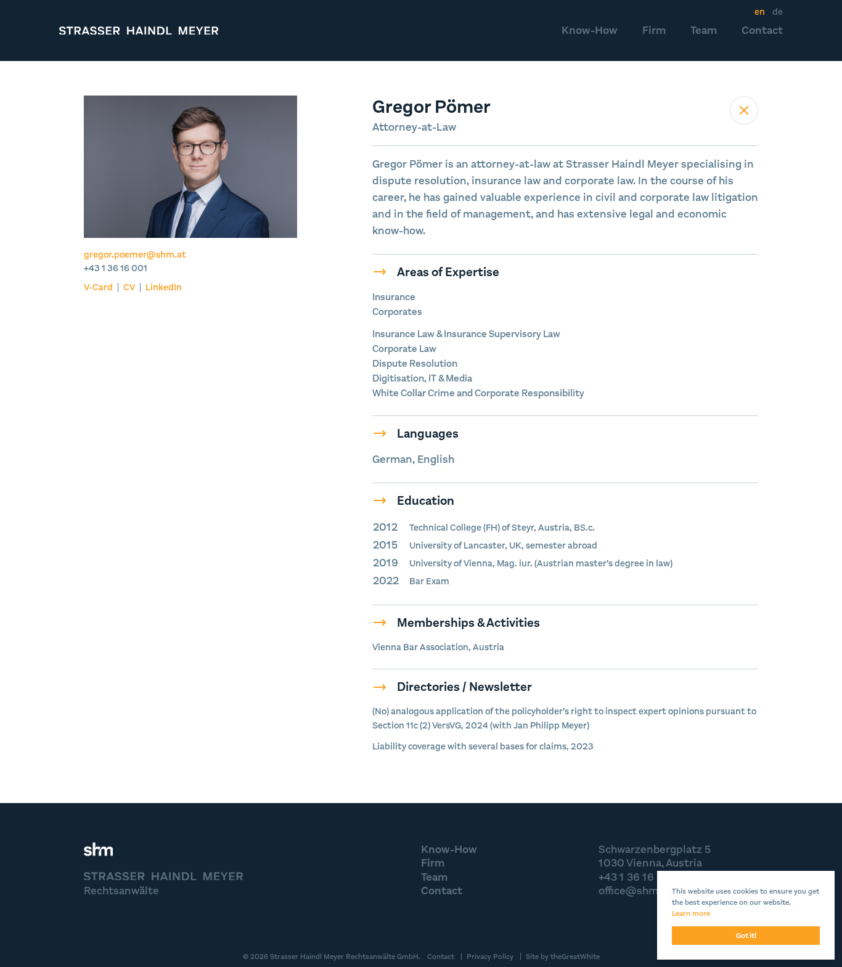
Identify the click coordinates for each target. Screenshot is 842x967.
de (777, 12)
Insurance (393, 296)
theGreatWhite (575, 956)
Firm (654, 30)
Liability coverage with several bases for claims (469, 746)
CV (129, 287)
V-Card (98, 287)
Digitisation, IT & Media (422, 378)
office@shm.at (635, 890)
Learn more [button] (691, 913)
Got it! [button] (746, 935)
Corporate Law (404, 348)
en (759, 12)
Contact (762, 30)
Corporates (397, 311)
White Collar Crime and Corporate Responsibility (478, 392)
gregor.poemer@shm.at (135, 254)
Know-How (590, 30)
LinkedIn (163, 287)
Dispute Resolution (414, 363)
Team (703, 30)
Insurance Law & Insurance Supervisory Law (466, 333)
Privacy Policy (490, 956)
